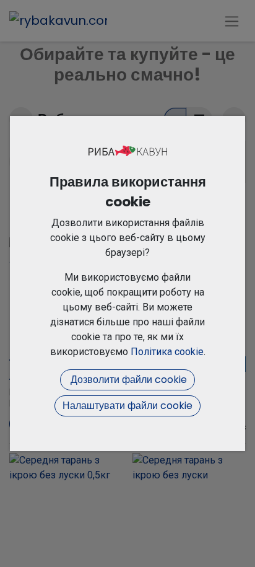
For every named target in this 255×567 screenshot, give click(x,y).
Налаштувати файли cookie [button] (127, 405)
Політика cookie (167, 352)
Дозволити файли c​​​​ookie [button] (127, 379)
